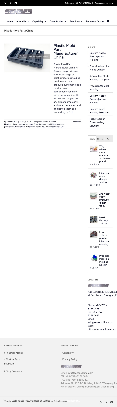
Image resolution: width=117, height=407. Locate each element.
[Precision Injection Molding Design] (93, 255)
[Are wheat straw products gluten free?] (93, 193)
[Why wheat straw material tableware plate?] (93, 146)
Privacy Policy (70, 359)
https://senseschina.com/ (102, 329)
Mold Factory (103, 219)
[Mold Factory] (93, 217)
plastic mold (9, 127)
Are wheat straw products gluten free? (104, 199)
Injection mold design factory (104, 177)
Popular (92, 139)
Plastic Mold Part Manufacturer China (66, 51)
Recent (100, 139)
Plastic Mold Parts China (25, 127)
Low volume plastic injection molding (104, 238)
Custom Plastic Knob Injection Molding (97, 56)
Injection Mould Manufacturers (51, 124)
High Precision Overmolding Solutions (97, 122)
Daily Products (14, 370)
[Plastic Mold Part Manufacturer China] (27, 58)
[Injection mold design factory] (93, 173)
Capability (68, 352)
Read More (77, 122)
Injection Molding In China (28, 124)
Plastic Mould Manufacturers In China (50, 127)
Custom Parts (13, 359)
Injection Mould (14, 352)
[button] (108, 21)
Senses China (12, 122)
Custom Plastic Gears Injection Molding (97, 99)
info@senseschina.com (103, 3)
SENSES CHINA (73, 401)
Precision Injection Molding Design (104, 260)
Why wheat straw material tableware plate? (104, 154)
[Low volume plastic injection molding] (93, 232)
